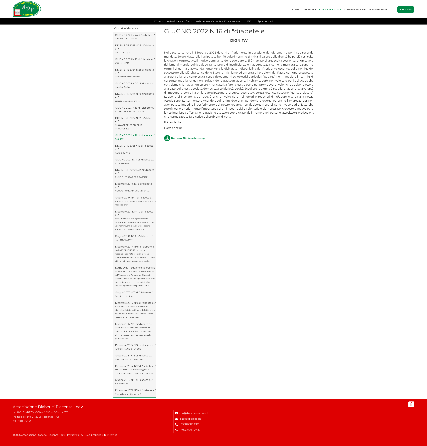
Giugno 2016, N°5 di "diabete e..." (134, 331)
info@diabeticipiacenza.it (193, 413)
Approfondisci (265, 21)
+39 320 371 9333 (189, 424)
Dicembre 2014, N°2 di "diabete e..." (135, 369)
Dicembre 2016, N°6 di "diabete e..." (135, 309)
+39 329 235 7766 (189, 429)
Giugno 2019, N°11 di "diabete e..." (135, 201)
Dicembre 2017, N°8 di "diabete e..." (135, 253)
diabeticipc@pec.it (190, 418)
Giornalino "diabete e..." (127, 28)
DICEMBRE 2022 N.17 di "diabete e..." (134, 123)
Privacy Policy (75, 434)
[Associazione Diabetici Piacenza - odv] (27, 9)
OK (249, 21)
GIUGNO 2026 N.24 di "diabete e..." (135, 37)
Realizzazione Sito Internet (101, 434)
